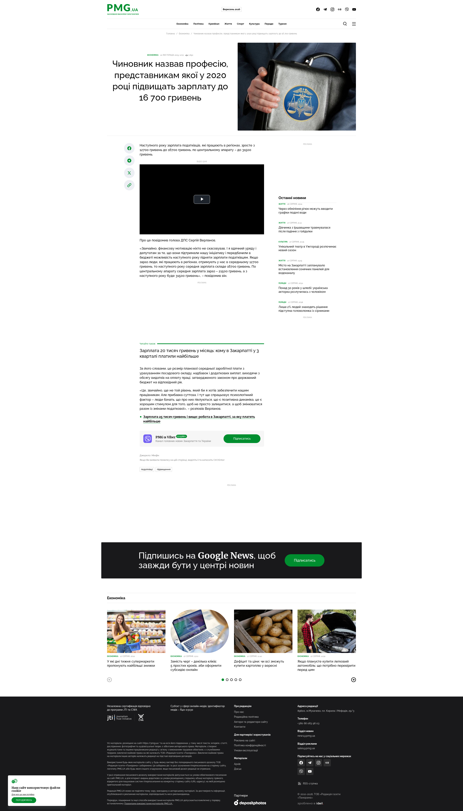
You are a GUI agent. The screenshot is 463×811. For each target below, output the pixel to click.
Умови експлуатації (246, 750)
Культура (254, 23)
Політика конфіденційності (250, 745)
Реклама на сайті (244, 740)
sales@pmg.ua (306, 748)
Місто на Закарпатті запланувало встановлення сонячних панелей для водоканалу (304, 269)
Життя (228, 23)
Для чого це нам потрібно (23, 794)
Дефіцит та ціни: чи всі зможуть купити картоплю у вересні (259, 663)
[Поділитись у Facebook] (129, 148)
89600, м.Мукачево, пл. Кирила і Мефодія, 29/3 (326, 710)
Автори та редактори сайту (251, 721)
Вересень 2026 (231, 9)
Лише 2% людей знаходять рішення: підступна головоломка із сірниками (304, 308)
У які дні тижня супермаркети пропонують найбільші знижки (131, 663)
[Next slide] (354, 680)
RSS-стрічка (310, 783)
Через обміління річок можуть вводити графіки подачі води (306, 210)
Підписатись (242, 438)
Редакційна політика (246, 716)
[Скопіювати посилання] (129, 185)
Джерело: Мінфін (149, 455)
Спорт (240, 23)
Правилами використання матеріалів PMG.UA (148, 803)
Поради (269, 23)
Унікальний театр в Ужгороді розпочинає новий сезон (307, 248)
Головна (170, 34)
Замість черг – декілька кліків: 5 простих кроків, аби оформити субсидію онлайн (196, 665)
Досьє (238, 768)
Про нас (239, 711)
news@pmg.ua (306, 735)
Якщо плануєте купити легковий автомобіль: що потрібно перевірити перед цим (326, 665)
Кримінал (214, 23)
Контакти (239, 726)
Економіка (182, 23)
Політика (198, 23)
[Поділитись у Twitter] (129, 173)
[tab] (223, 679)
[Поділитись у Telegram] (129, 160)
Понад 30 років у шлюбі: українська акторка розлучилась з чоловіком (303, 289)
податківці (147, 469)
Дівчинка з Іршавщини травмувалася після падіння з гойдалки (304, 229)
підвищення (164, 469)
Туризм (282, 23)
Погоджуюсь (24, 800)
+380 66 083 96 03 (308, 723)
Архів (237, 764)
